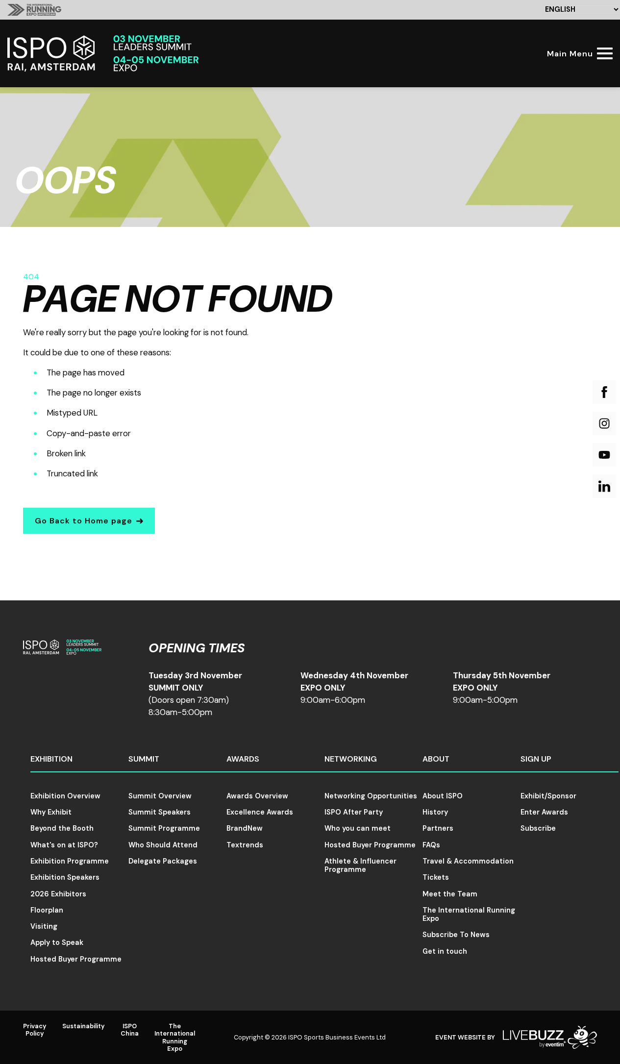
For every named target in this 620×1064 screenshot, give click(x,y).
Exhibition (51, 759)
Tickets (435, 877)
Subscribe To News (456, 934)
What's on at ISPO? (64, 845)
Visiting (43, 926)
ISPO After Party (353, 812)
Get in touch (444, 951)
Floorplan (46, 910)
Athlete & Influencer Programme (360, 865)
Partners (437, 828)
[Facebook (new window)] (604, 392)
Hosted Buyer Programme (76, 959)
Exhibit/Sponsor (548, 796)
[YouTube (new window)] (604, 455)
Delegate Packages (162, 861)
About (435, 759)
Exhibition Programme (69, 861)
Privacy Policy (35, 1030)
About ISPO (442, 796)
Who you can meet (357, 828)
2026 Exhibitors (58, 894)
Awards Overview (257, 796)
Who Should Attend (163, 845)
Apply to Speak (56, 942)
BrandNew (244, 828)
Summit (143, 759)
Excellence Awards (259, 812)
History (435, 812)
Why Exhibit (51, 812)
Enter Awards (544, 812)
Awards (242, 759)
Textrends (244, 845)
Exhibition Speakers (64, 877)
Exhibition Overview (65, 796)
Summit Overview (160, 796)
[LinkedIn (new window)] (604, 486)
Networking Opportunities (370, 796)
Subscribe (538, 828)
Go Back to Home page (83, 521)
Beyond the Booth (62, 828)
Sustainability (83, 1026)
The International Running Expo (468, 914)
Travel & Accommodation (468, 861)
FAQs (431, 845)
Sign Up (536, 759)
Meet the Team (449, 894)
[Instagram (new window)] (604, 423)
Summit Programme (164, 828)
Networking (350, 759)
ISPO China (130, 1030)
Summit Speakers (159, 812)
